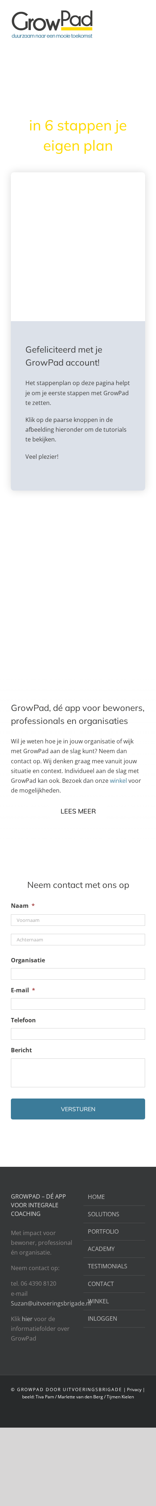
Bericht (21, 1050)
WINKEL (98, 1301)
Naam (23, 906)
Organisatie (28, 960)
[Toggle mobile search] (129, 11)
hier (28, 1319)
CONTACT (101, 1284)
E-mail (23, 990)
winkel (118, 781)
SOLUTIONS (103, 1214)
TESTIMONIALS (107, 1266)
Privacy (134, 1389)
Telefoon (23, 1020)
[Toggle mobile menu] (142, 11)
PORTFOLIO (103, 1231)
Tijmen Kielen (120, 1397)
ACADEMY (101, 1249)
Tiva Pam (45, 1397)
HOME (96, 1197)
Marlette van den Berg (80, 1397)
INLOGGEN (102, 1318)
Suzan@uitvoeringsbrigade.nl (51, 1303)
